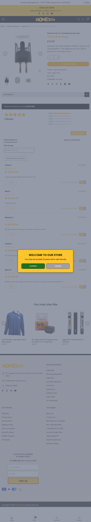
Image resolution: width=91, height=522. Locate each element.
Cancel (58, 266)
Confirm (33, 266)
